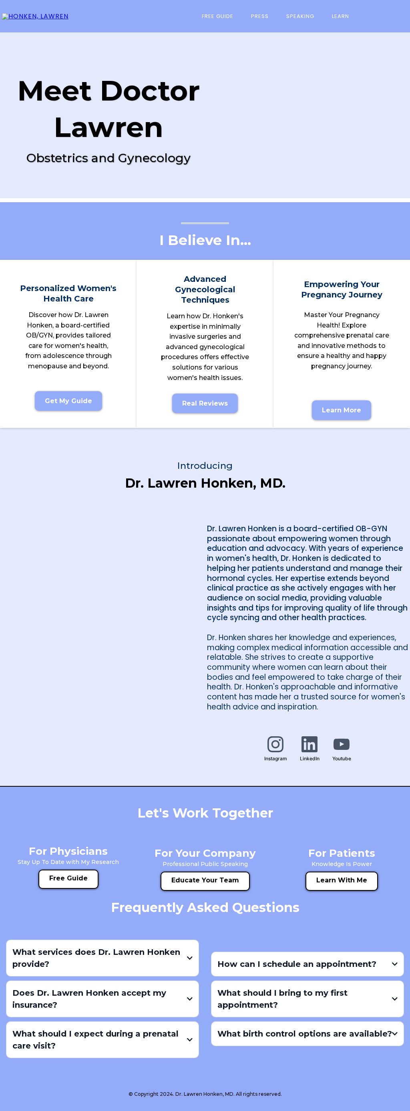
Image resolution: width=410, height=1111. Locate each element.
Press (260, 16)
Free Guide (217, 16)
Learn (340, 16)
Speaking (300, 16)
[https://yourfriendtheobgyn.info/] (35, 16)
